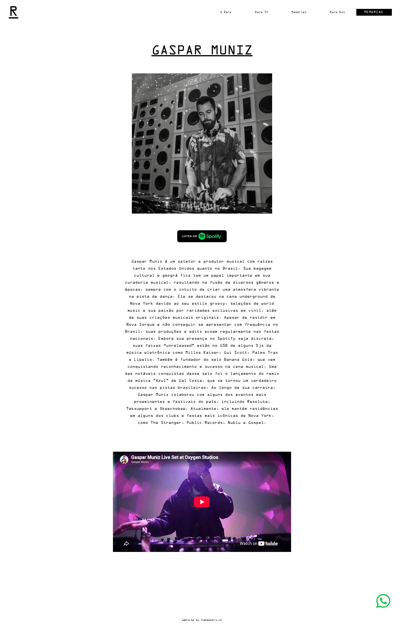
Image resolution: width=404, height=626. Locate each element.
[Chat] (383, 601)
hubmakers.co (211, 620)
